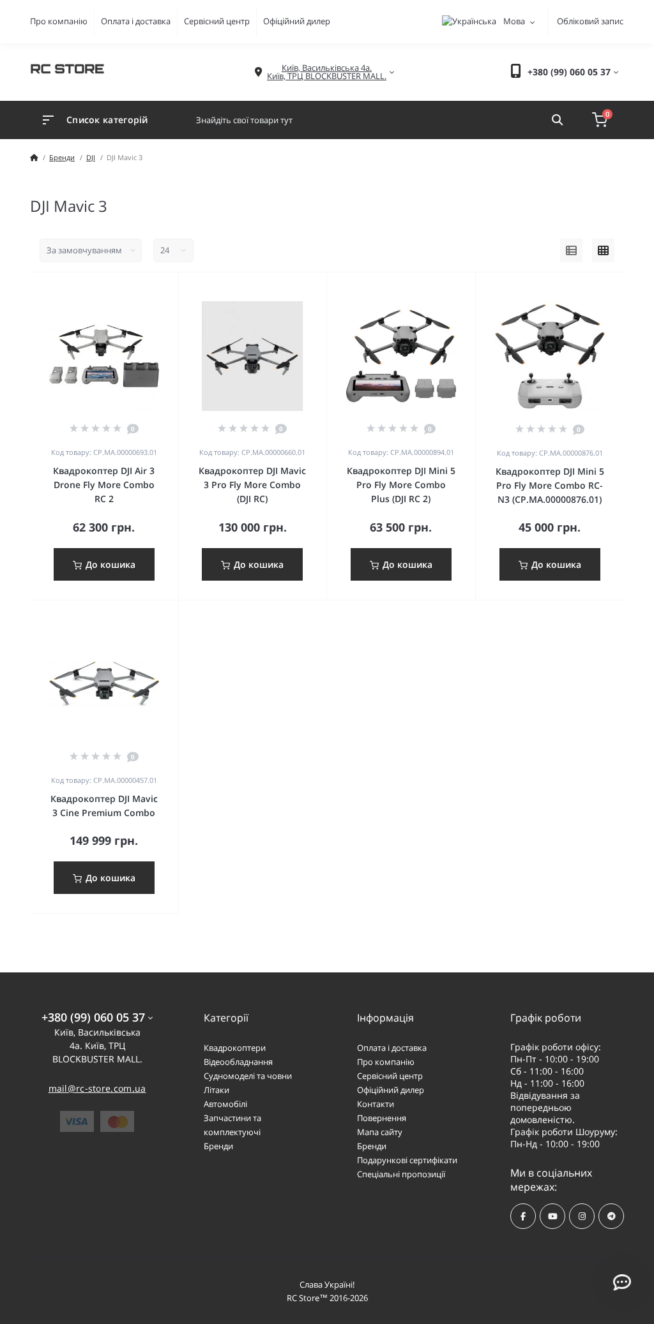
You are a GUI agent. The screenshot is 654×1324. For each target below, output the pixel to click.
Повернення (381, 1118)
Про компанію (58, 21)
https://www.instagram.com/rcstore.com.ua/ (582, 1216)
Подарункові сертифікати (407, 1160)
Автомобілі (225, 1104)
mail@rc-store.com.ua (97, 1088)
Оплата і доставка (136, 21)
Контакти (375, 1104)
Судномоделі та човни (248, 1076)
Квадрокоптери (235, 1047)
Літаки (216, 1090)
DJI (90, 157)
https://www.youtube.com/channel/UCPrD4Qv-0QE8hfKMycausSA (552, 1216)
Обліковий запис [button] (590, 21)
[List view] (571, 251)
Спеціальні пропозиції (401, 1174)
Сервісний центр (217, 21)
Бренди (62, 157)
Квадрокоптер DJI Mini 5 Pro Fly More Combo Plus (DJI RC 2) (401, 485)
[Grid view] (603, 251)
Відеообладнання (238, 1061)
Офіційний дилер (296, 21)
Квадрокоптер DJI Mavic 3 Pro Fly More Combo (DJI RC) (252, 485)
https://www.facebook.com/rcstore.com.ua (523, 1216)
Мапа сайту (379, 1132)
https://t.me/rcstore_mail (611, 1216)
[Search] (557, 120)
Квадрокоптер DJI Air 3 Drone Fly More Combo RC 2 (104, 485)
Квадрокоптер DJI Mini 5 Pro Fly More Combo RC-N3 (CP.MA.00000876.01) (550, 485)
